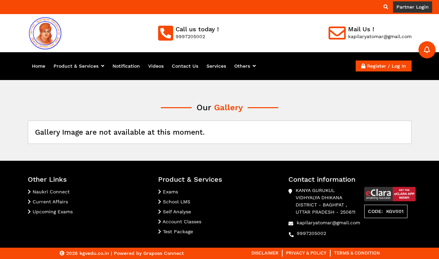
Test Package (177, 231)
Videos (156, 66)
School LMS (175, 201)
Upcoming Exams (52, 211)
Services (216, 66)
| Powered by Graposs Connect (147, 253)
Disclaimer (264, 253)
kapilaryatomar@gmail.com (328, 222)
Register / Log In (385, 66)
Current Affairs (49, 201)
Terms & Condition (357, 253)
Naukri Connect (50, 191)
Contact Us (185, 66)
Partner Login (412, 7)
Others (242, 66)
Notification (126, 66)
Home (38, 66)
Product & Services (76, 66)
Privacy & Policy (306, 253)
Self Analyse (176, 211)
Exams (169, 191)
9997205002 (311, 233)
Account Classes (181, 221)
